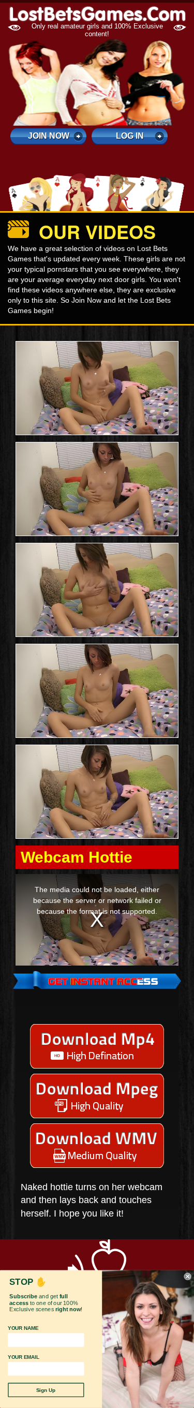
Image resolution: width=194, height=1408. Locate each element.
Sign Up (46, 1390)
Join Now (48, 135)
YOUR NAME (23, 1328)
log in (130, 135)
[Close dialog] (187, 1276)
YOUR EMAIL (23, 1357)
